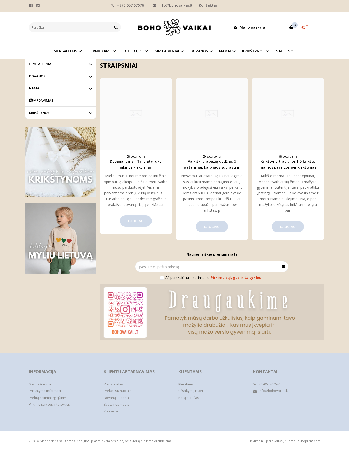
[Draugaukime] (212, 312)
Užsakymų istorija (192, 390)
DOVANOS (37, 76)
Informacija (42, 371)
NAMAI (34, 88)
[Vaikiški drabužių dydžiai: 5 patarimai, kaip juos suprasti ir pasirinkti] (212, 114)
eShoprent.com (309, 441)
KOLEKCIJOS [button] (133, 51)
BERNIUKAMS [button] (99, 51)
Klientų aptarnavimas (129, 371)
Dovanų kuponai (117, 397)
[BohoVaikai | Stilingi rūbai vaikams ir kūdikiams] (174, 27)
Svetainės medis (116, 404)
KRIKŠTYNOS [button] (253, 51)
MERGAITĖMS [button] (65, 51)
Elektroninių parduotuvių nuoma (272, 441)
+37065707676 (269, 384)
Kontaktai (208, 5)
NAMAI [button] (225, 51)
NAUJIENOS (285, 51)
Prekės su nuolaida (119, 390)
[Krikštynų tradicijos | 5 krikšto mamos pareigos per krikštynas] (288, 114)
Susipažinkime (40, 384)
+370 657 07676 (130, 5)
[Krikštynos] (60, 162)
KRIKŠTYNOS (39, 112)
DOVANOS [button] (199, 51)
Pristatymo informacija (46, 390)
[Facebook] (31, 5)
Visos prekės (114, 384)
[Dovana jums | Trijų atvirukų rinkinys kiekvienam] (136, 114)
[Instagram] (38, 5)
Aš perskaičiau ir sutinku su (213, 277)
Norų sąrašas (188, 397)
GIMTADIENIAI (40, 64)
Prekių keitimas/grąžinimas (50, 397)
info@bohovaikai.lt (175, 5)
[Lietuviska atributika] (60, 238)
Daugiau (136, 221)
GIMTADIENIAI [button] (167, 51)
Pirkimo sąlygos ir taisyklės (49, 404)
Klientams (190, 371)
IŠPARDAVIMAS (41, 100)
